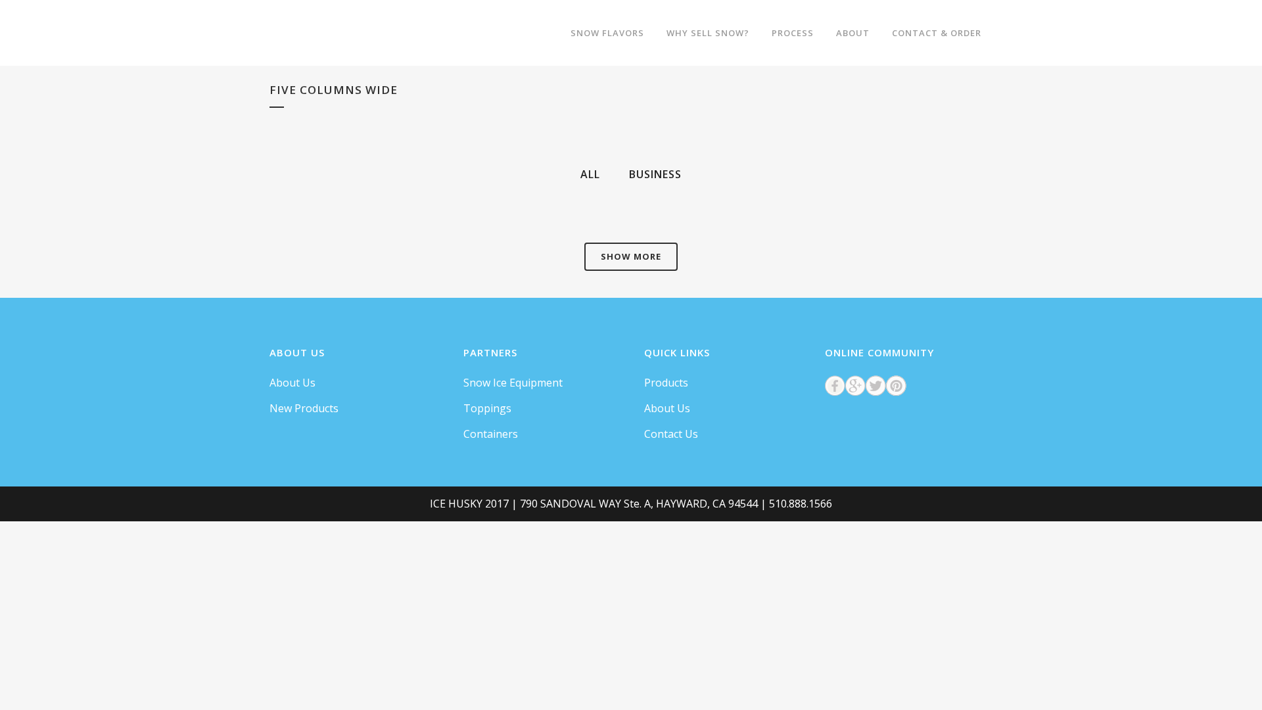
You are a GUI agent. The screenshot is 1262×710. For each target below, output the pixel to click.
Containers (490, 434)
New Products (304, 408)
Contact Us (671, 434)
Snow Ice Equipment (513, 382)
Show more (631, 256)
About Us (292, 382)
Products (666, 382)
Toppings (487, 408)
